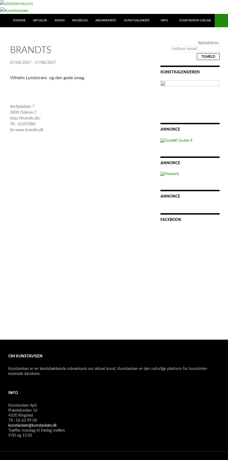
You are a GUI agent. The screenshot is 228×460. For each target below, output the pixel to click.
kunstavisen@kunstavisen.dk (32, 425)
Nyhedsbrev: (209, 43)
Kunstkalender (136, 20)
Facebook (80, 20)
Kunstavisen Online (195, 20)
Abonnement (106, 20)
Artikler (40, 20)
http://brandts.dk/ (25, 118)
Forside (19, 20)
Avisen (59, 20)
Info (164, 20)
